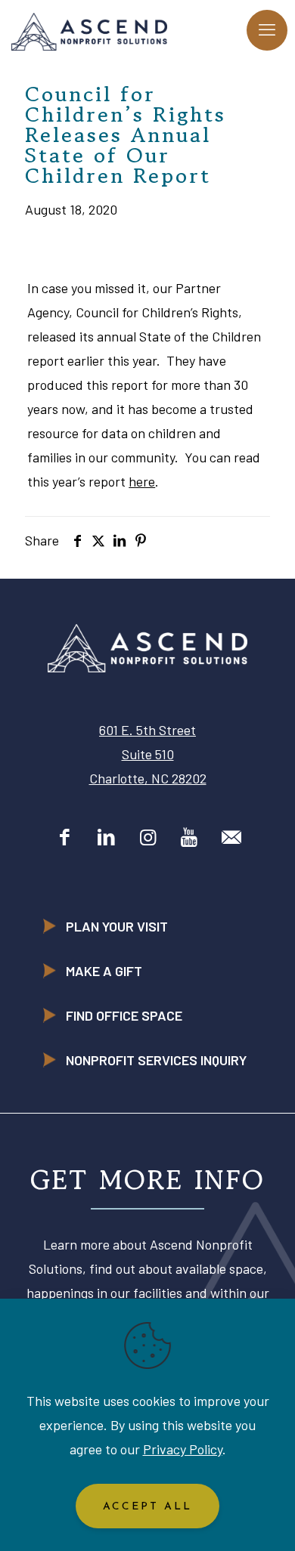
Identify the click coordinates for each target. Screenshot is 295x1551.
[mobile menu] (267, 30)
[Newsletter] (231, 836)
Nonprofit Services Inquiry (156, 1060)
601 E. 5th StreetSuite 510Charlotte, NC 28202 (147, 753)
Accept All (147, 1506)
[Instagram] (147, 836)
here (142, 481)
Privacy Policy (182, 1449)
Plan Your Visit (117, 926)
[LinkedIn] (106, 836)
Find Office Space (124, 1015)
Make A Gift (104, 970)
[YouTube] (189, 836)
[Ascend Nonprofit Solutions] (89, 30)
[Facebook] (64, 836)
